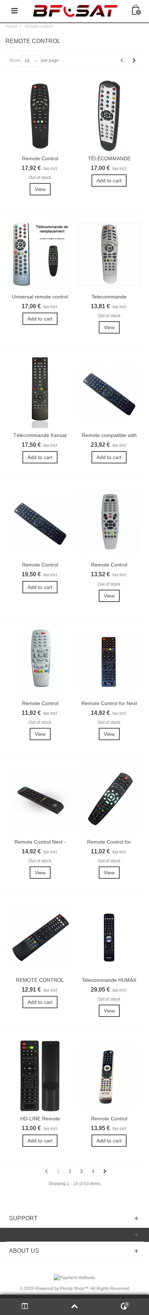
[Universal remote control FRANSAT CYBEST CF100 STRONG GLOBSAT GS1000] (40, 254)
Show (14, 60)
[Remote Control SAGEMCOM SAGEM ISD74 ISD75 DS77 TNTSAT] (40, 115)
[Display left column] (25, 1306)
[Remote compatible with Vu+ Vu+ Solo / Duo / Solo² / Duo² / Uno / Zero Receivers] (109, 392)
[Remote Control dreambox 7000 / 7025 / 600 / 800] (109, 522)
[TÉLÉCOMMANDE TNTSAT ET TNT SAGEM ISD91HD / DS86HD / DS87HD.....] (109, 115)
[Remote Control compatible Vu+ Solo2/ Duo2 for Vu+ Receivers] (40, 522)
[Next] (134, 60)
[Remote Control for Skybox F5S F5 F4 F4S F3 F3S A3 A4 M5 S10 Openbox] (109, 799)
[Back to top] (74, 1306)
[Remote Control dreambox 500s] (40, 660)
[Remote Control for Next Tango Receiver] (109, 660)
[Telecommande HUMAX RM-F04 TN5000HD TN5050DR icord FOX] (109, 937)
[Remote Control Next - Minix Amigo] (40, 799)
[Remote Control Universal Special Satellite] (109, 1075)
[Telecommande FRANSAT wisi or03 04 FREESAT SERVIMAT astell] (109, 254)
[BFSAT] (75, 10)
